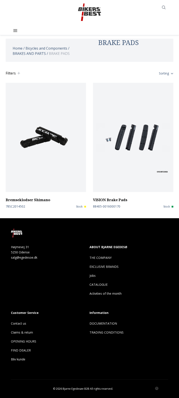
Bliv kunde (18, 359)
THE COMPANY (101, 258)
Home (17, 48)
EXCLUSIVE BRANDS (104, 267)
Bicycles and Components (46, 48)
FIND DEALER (21, 350)
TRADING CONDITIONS (107, 332)
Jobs (93, 275)
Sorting (164, 73)
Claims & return (22, 332)
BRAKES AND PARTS (29, 53)
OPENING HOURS (23, 341)
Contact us (18, 323)
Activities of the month (106, 293)
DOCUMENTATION (103, 323)
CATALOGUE (99, 284)
